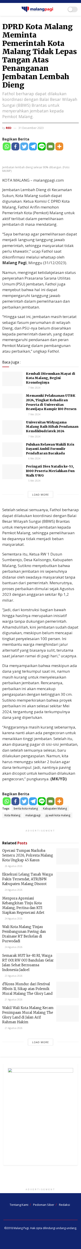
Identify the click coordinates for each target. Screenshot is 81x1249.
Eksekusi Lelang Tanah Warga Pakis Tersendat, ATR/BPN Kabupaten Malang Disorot (27, 879)
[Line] (42, 146)
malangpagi (32, 815)
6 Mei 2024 (34, 458)
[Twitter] (24, 146)
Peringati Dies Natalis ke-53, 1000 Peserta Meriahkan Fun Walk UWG (50, 470)
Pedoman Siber (43, 1205)
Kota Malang (12, 815)
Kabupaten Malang (55, 808)
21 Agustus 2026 (13, 999)
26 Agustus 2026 (13, 866)
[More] (59, 146)
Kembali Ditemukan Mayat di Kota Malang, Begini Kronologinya (50, 378)
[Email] (50, 146)
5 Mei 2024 (34, 480)
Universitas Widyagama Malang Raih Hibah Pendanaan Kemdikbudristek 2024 (52, 426)
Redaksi (64, 1205)
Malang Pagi (21, 1228)
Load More (40, 494)
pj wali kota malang (58, 815)
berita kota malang (26, 808)
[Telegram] (33, 146)
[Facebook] (15, 146)
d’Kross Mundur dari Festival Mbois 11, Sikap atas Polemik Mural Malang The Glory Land (27, 989)
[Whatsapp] (7, 146)
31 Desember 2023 (31, 128)
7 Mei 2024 (34, 387)
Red (8, 128)
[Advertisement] (40, 1177)
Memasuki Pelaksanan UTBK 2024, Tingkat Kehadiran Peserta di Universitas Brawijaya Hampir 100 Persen (51, 402)
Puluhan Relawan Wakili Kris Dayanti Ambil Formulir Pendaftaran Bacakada (50, 448)
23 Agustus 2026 (13, 975)
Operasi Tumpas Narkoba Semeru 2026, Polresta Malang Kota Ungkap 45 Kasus (27, 855)
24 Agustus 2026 (13, 889)
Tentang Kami (19, 1205)
